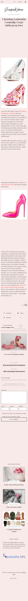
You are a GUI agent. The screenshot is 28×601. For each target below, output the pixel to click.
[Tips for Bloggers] (14, 560)
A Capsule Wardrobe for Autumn (14, 530)
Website (21, 406)
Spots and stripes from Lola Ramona (14, 364)
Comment (3, 390)
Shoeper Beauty (14, 482)
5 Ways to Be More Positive (14, 507)
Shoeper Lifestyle (14, 504)
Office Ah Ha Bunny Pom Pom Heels (14, 370)
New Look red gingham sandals (14, 354)
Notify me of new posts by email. (11, 416)
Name (3, 406)
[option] (14, 344)
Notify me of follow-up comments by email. (14, 413)
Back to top (13, 578)
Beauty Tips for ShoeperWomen (14, 485)
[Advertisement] (14, 43)
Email (12, 406)
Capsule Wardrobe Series (14, 526)
